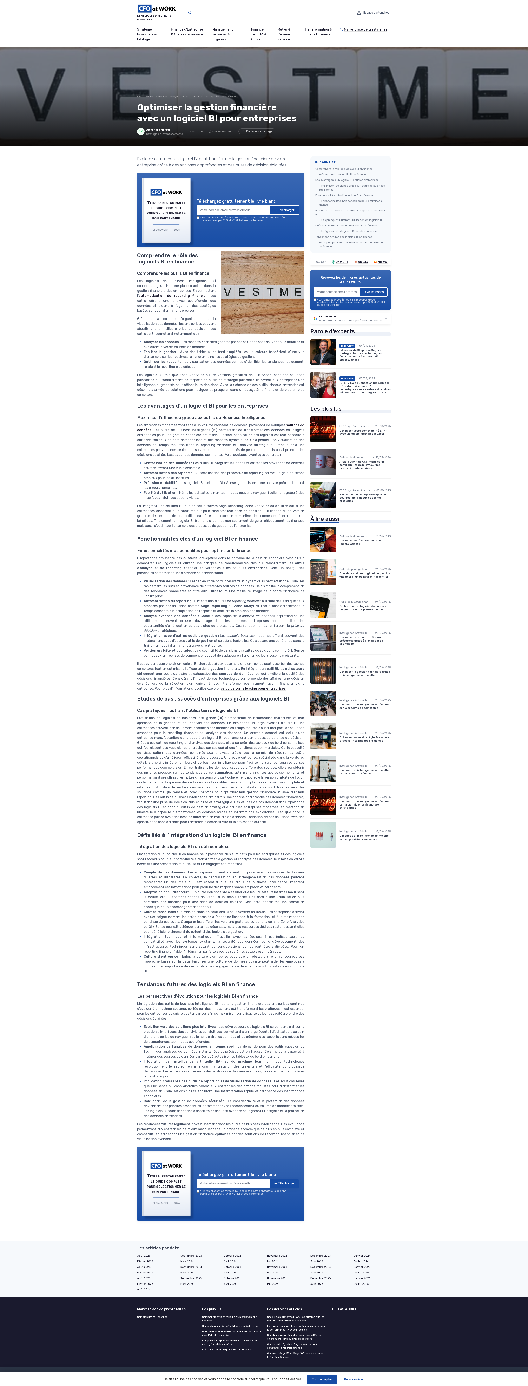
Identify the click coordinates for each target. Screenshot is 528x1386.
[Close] (338, 662)
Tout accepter (322, 1379)
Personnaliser (353, 1379)
